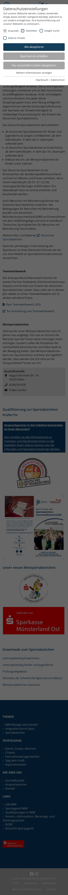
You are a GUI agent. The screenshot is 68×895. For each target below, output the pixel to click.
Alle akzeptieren (34, 47)
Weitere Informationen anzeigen (34, 72)
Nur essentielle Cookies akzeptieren (34, 65)
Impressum (42, 79)
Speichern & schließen (34, 56)
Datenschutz (58, 79)
